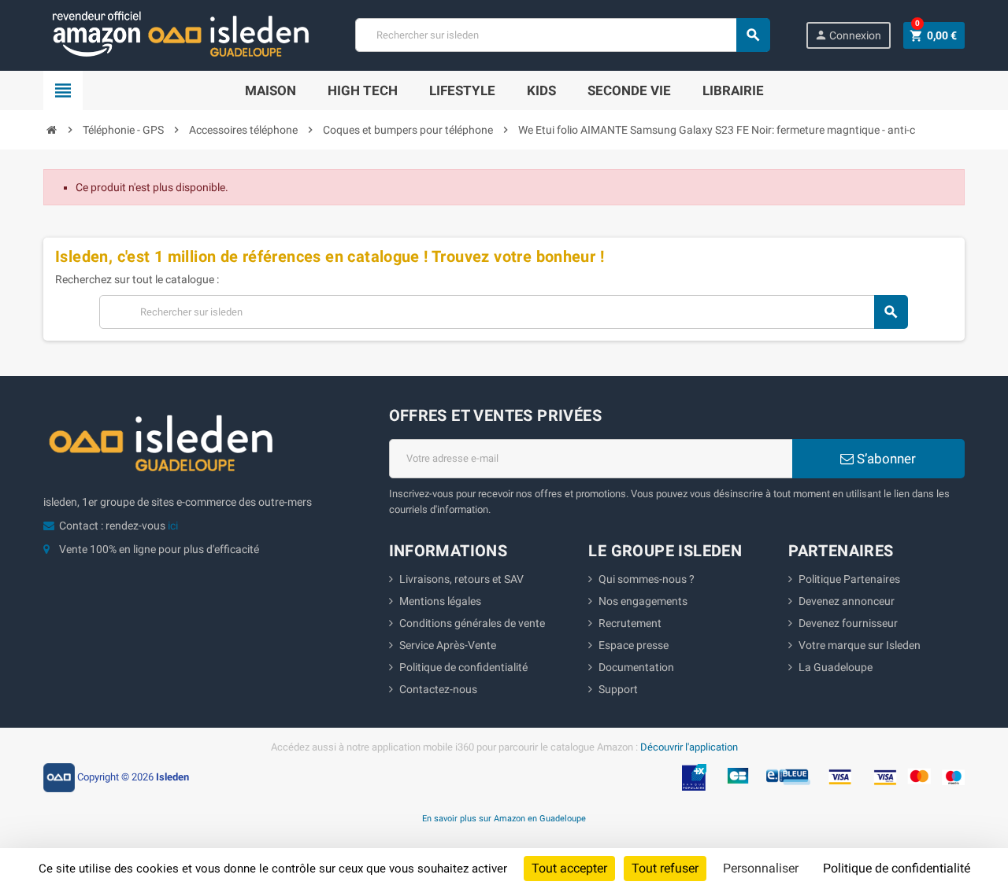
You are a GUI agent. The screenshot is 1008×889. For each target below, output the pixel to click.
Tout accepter (569, 868)
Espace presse (633, 645)
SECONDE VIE (629, 90)
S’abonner (885, 459)
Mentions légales (440, 601)
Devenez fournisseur (848, 623)
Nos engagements (642, 601)
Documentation (636, 667)
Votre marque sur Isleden (860, 645)
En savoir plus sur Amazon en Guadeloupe (504, 818)
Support (618, 689)
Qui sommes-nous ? (646, 579)
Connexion (847, 35)
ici (173, 525)
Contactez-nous (438, 689)
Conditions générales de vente (472, 623)
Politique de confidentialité (463, 667)
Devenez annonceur (847, 601)
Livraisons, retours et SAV (461, 579)
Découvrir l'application (689, 747)
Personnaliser (761, 868)
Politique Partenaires (849, 579)
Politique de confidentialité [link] (896, 868)
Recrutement (630, 623)
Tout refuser (665, 868)
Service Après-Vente (447, 645)
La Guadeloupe (836, 667)
